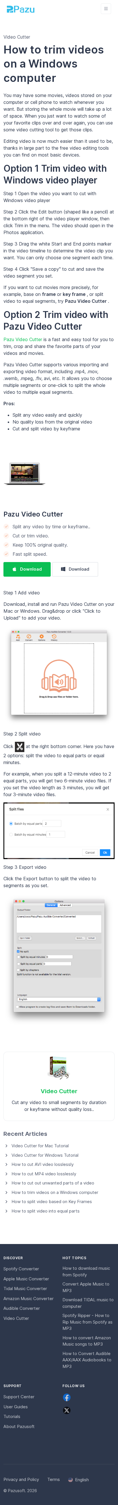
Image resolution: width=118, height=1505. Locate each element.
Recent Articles (25, 1133)
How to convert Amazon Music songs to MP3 (86, 1341)
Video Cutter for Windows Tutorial (44, 1155)
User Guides (15, 1406)
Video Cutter (59, 1091)
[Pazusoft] (20, 9)
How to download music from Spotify (86, 1271)
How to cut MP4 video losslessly (43, 1173)
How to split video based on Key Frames (51, 1201)
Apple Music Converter (26, 1278)
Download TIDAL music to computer (88, 1303)
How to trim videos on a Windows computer (54, 1192)
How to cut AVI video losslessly (42, 1164)
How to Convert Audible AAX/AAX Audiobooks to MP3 (86, 1360)
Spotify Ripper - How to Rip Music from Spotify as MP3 (87, 1322)
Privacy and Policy (21, 1479)
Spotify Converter (21, 1268)
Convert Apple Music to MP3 (85, 1287)
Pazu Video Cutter (23, 339)
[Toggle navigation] (106, 8)
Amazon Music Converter (28, 1298)
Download (31, 569)
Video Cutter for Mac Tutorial (40, 1145)
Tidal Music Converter (25, 1288)
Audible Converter (21, 1308)
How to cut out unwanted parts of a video (52, 1183)
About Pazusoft (19, 1426)
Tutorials (11, 1416)
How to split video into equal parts (45, 1211)
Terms (53, 1479)
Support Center (18, 1396)
